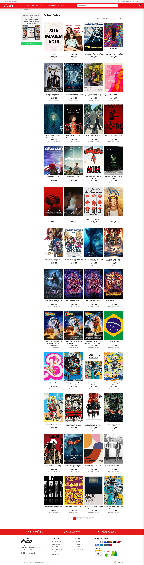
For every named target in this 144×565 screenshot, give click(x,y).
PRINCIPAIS (34, 5)
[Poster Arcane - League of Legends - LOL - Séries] (53, 242)
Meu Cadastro (77, 541)
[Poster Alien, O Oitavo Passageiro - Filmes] (113, 160)
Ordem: (98, 18)
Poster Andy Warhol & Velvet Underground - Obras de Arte (93, 218)
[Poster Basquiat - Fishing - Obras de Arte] (113, 366)
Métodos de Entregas (56, 546)
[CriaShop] (118, 562)
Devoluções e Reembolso (57, 552)
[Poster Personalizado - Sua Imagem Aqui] (53, 36)
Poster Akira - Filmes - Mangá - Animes (94, 177)
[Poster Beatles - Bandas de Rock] (113, 449)
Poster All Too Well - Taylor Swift (73, 218)
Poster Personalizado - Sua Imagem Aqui (53, 53)
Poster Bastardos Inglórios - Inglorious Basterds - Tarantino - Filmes (73, 424)
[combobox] (97, 5)
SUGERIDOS (52, 5)
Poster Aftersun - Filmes (53, 176)
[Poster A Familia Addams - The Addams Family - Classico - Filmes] (53, 77)
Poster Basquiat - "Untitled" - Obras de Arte (73, 383)
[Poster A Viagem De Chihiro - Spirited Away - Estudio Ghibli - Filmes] (53, 119)
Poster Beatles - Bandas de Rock (113, 465)
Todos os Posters (28, 9)
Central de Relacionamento (80, 546)
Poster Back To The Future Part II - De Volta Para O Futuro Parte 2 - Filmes (94, 342)
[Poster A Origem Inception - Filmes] (73, 77)
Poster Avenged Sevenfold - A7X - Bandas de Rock (54, 301)
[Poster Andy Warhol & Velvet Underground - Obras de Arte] (93, 201)
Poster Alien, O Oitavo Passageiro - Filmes (114, 177)
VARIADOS (43, 5)
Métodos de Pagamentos (57, 549)
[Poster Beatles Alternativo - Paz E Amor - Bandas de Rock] (73, 490)
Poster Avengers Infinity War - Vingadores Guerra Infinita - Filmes (114, 301)
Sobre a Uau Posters (56, 541)
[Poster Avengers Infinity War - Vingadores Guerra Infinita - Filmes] (113, 284)
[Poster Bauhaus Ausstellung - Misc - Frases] (93, 449)
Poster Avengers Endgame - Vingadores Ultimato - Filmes (73, 301)
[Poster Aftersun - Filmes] (53, 160)
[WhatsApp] (34, 553)
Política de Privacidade (78, 549)
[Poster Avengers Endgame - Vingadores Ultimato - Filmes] (73, 284)
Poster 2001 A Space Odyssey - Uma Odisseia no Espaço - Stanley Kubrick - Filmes (94, 53)
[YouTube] (32, 553)
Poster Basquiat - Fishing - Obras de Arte (113, 383)
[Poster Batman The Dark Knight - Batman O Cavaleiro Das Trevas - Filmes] (73, 449)
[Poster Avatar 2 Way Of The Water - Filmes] (93, 242)
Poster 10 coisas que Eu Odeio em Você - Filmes (73, 53)
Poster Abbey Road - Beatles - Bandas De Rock (94, 136)
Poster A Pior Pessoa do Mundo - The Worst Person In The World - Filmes (93, 95)
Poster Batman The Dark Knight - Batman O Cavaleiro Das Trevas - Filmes (74, 466)
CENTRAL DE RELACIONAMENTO (11, 1)
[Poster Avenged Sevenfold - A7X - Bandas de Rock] (53, 284)
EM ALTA (26, 5)
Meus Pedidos (77, 544)
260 (87, 519)
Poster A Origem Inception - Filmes (74, 94)
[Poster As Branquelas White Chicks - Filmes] (73, 242)
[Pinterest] (29, 553)
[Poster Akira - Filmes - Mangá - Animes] (93, 160)
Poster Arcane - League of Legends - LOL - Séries (54, 260)
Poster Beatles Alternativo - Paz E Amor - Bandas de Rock (73, 507)
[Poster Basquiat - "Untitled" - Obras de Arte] (73, 366)
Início (22, 9)
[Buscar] (116, 5)
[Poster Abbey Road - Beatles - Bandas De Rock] (93, 119)
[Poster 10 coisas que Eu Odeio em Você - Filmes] (73, 36)
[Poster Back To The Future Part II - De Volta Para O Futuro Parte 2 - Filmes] (93, 325)
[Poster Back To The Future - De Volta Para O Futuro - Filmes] (53, 325)
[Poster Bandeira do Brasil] (113, 325)
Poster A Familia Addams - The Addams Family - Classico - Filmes (54, 95)
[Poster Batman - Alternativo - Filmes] (113, 407)
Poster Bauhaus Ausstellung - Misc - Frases (94, 466)
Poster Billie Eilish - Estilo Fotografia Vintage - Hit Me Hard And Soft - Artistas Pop (94, 507)
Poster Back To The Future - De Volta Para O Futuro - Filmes (54, 342)
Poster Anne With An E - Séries (114, 218)
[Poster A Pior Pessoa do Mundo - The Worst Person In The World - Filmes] (93, 77)
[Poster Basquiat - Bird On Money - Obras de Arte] (93, 366)
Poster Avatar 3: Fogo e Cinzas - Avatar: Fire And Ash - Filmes (113, 260)
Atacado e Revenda (56, 544)
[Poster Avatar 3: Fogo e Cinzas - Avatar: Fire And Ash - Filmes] (113, 242)
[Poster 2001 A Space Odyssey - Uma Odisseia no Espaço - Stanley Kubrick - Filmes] (93, 36)
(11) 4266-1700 (26, 545)
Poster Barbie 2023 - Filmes (54, 383)
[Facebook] (24, 553)
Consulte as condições (71, 532)
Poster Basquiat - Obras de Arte (54, 424)
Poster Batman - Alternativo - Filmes (113, 424)
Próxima (91, 519)
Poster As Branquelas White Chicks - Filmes (74, 260)
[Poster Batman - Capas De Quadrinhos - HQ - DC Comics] (53, 449)
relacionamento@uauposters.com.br (32, 547)
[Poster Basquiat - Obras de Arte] (53, 407)
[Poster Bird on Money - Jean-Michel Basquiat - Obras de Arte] (113, 490)
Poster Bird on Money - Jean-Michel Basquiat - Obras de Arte (113, 507)
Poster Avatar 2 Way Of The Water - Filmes (94, 260)
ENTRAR (138, 1)
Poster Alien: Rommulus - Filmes (53, 218)
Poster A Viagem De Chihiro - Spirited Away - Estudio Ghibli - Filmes (54, 136)
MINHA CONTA (133, 1)
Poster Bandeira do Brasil (113, 341)
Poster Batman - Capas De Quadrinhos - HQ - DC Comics (54, 466)
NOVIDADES (61, 5)
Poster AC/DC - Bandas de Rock (113, 135)
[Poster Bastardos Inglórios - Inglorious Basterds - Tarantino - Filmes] (73, 407)
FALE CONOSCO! (30, 43)
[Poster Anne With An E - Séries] (113, 201)
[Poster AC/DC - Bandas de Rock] (113, 119)
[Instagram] (21, 553)
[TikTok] (26, 553)
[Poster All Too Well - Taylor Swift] (73, 201)
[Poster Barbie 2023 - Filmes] (53, 366)
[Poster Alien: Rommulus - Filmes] (53, 201)
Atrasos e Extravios (56, 554)
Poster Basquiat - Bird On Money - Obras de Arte (94, 383)
